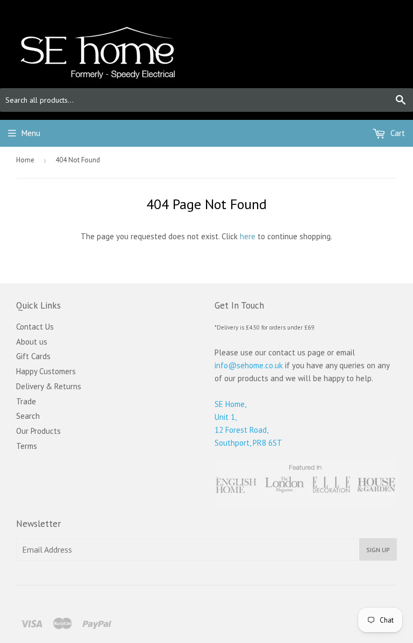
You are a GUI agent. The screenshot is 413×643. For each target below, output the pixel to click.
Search (28, 416)
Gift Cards (33, 356)
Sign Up (378, 550)
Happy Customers (46, 371)
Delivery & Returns (48, 386)
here (247, 236)
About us (31, 342)
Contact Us (35, 327)
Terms (26, 446)
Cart (396, 133)
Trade (26, 401)
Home (25, 160)
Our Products (38, 431)
